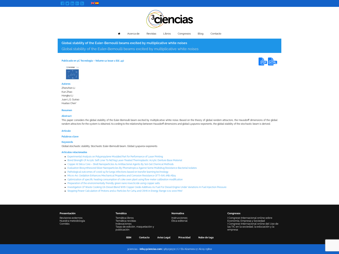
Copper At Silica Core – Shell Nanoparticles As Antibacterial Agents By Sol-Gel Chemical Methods (120, 164)
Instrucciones (179, 217)
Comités (64, 223)
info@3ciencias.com (151, 249)
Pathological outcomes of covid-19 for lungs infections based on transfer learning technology (118, 172)
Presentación (68, 213)
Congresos (184, 33)
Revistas (151, 33)
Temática (121, 213)
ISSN (128, 237)
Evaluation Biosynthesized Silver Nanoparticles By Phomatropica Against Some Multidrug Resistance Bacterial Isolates (132, 168)
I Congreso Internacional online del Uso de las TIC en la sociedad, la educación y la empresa (252, 226)
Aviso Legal (163, 237)
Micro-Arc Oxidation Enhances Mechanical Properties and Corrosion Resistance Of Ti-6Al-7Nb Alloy (121, 175)
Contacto (216, 33)
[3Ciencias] (169, 18)
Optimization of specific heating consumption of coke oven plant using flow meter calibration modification (125, 179)
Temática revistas (126, 220)
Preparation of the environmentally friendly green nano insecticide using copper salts (113, 183)
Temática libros (125, 217)
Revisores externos (71, 217)
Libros (167, 33)
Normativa (177, 213)
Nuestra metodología (72, 220)
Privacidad (184, 237)
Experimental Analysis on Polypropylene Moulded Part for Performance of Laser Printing (115, 156)
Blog (200, 33)
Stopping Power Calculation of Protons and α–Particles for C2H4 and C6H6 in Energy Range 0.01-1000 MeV (124, 191)
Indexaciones (123, 223)
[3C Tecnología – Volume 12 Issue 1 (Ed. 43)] (72, 72)
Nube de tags (206, 237)
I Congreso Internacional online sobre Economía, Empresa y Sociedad (249, 219)
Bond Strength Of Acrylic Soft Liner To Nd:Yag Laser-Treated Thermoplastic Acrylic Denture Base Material (124, 160)
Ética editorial (179, 220)
